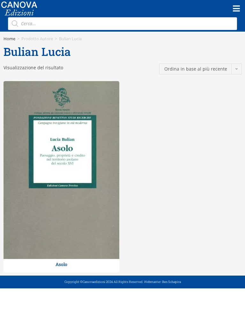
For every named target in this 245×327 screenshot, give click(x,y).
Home (9, 39)
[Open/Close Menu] (236, 8)
